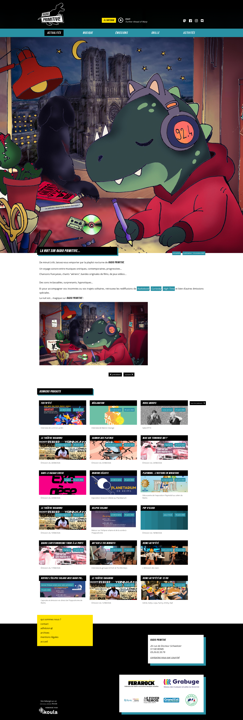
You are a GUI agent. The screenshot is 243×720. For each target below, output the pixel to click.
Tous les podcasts (197, 403)
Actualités (54, 33)
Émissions (121, 33)
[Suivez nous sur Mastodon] (184, 21)
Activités (189, 33)
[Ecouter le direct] (120, 20)
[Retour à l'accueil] (52, 24)
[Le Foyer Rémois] (151, 701)
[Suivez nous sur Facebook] (190, 21)
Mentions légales (49, 637)
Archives (44, 632)
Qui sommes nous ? (50, 619)
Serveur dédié (45, 703)
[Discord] (202, 21)
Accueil (44, 641)
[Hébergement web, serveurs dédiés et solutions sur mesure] (48, 714)
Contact (44, 623)
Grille (155, 33)
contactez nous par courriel (164, 657)
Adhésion (45, 628)
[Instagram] (196, 21)
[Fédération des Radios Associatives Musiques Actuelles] (141, 685)
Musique (88, 33)
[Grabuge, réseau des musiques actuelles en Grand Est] (181, 686)
